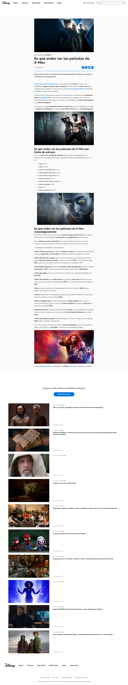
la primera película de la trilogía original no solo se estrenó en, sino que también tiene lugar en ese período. (61, 289)
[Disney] (6, 3)
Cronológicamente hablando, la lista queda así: (49, 248)
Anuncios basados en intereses (81, 677)
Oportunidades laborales (66, 677)
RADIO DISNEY (41, 665)
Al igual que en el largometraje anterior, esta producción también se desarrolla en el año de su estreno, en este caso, (63, 296)
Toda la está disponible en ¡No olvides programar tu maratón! (63, 366)
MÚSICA (64, 665)
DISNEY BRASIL (74, 665)
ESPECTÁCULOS (53, 665)
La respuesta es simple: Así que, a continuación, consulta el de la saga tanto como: (63, 108)
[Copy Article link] (92, 67)
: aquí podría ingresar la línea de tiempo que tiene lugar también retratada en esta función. (63, 320)
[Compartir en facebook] (83, 67)
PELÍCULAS (30, 665)
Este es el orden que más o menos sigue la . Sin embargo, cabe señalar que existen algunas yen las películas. (63, 236)
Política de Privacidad (45, 677)
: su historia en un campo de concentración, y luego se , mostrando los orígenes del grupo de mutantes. (64, 253)
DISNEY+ (21, 665)
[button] (91, 3)
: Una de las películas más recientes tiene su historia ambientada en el (63, 274)
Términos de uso (55, 677)
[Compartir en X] (86, 67)
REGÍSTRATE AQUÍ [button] (64, 394)
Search (124, 3)
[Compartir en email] (89, 67)
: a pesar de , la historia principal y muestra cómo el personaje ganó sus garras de (64, 268)
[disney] (9, 665)
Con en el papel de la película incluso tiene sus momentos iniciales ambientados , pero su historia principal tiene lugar (63, 282)
